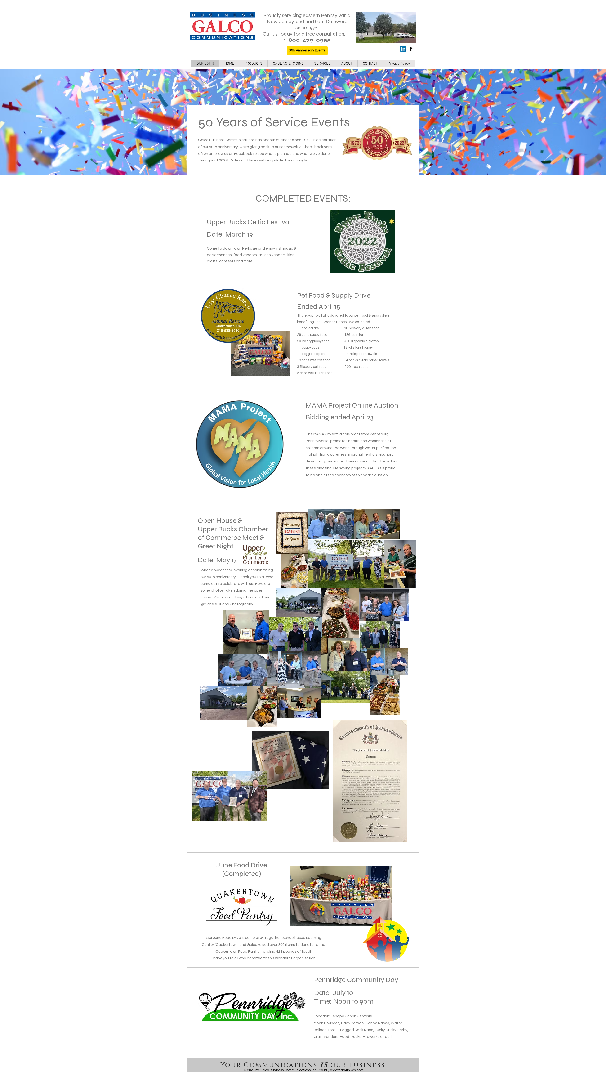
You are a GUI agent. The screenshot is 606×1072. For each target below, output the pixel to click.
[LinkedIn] (403, 49)
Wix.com (357, 1070)
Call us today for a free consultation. (304, 34)
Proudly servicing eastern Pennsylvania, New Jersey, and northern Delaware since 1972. (307, 21)
